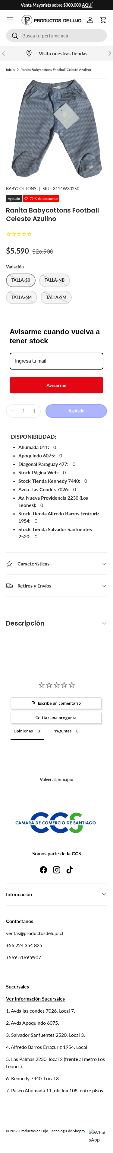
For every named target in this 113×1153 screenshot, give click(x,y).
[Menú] (9, 20)
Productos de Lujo (33, 1131)
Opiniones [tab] (23, 731)
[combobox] (56, 35)
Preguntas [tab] (62, 731)
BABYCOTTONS (21, 188)
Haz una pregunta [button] (59, 717)
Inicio (10, 69)
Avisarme (56, 385)
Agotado (76, 410)
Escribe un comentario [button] (59, 703)
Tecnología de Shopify (67, 1131)
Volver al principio (56, 779)
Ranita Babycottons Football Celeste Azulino (55, 69)
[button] (103, 20)
